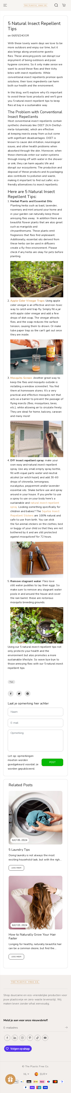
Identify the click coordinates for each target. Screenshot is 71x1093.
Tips (11, 682)
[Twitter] (19, 694)
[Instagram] (22, 1038)
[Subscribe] (66, 1028)
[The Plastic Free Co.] (35, 5)
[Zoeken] (56, 5)
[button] (5, 5)
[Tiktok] (37, 1038)
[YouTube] (45, 1038)
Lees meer (16, 868)
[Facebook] (11, 694)
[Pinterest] (28, 694)
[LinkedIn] (15, 1038)
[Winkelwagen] (64, 5)
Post (52, 762)
